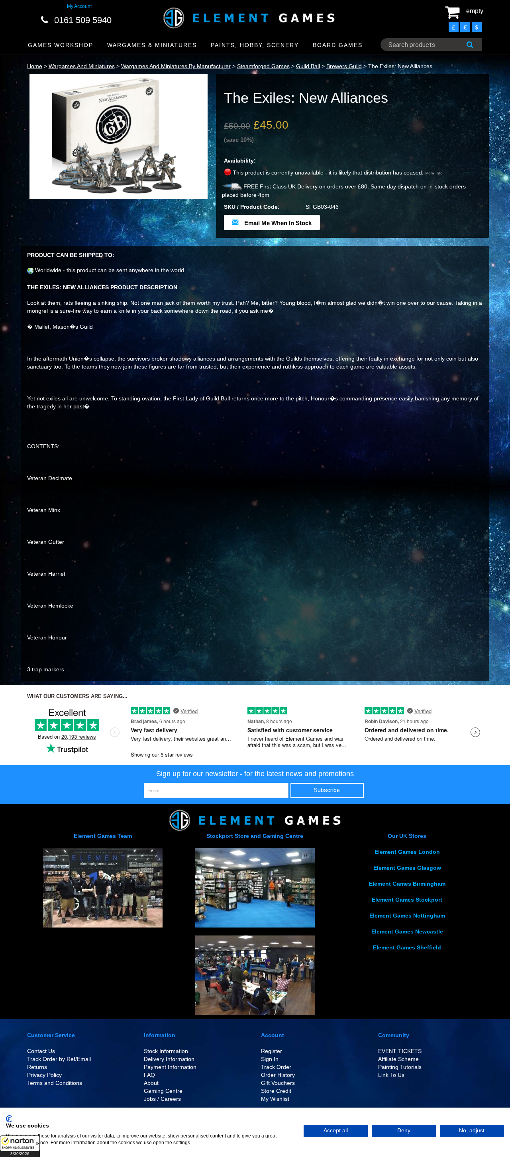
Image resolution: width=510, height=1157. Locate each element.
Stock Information (166, 1051)
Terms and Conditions (54, 1083)
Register (271, 1051)
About (151, 1083)
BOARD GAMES (338, 45)
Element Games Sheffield (407, 947)
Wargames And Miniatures (82, 66)
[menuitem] (60, 45)
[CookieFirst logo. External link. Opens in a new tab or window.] (9, 1118)
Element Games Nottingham (407, 915)
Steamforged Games (263, 66)
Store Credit (276, 1091)
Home (34, 66)
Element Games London (407, 852)
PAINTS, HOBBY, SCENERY (255, 45)
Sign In (270, 1059)
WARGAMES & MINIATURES (152, 45)
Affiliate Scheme (398, 1059)
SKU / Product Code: (252, 207)
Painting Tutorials (400, 1067)
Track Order (276, 1067)
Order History (278, 1075)
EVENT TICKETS (400, 1051)
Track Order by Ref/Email (59, 1059)
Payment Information (170, 1067)
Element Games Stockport (407, 899)
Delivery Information (169, 1059)
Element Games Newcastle (407, 931)
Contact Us (41, 1051)
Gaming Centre (163, 1091)
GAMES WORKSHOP (60, 45)
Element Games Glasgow (407, 868)
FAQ (149, 1075)
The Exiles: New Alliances (400, 66)
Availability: (240, 160)
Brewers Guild (344, 66)
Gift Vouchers (278, 1083)
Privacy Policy (44, 1075)
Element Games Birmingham (407, 883)
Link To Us (391, 1075)
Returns (37, 1067)
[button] (20, 1146)
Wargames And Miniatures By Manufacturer (176, 66)
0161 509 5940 (83, 20)
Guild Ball (308, 66)
